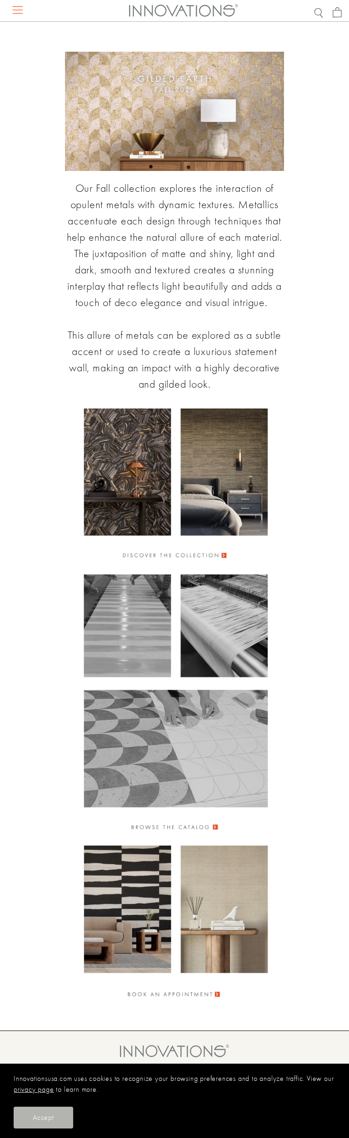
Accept (43, 1118)
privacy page (34, 1089)
